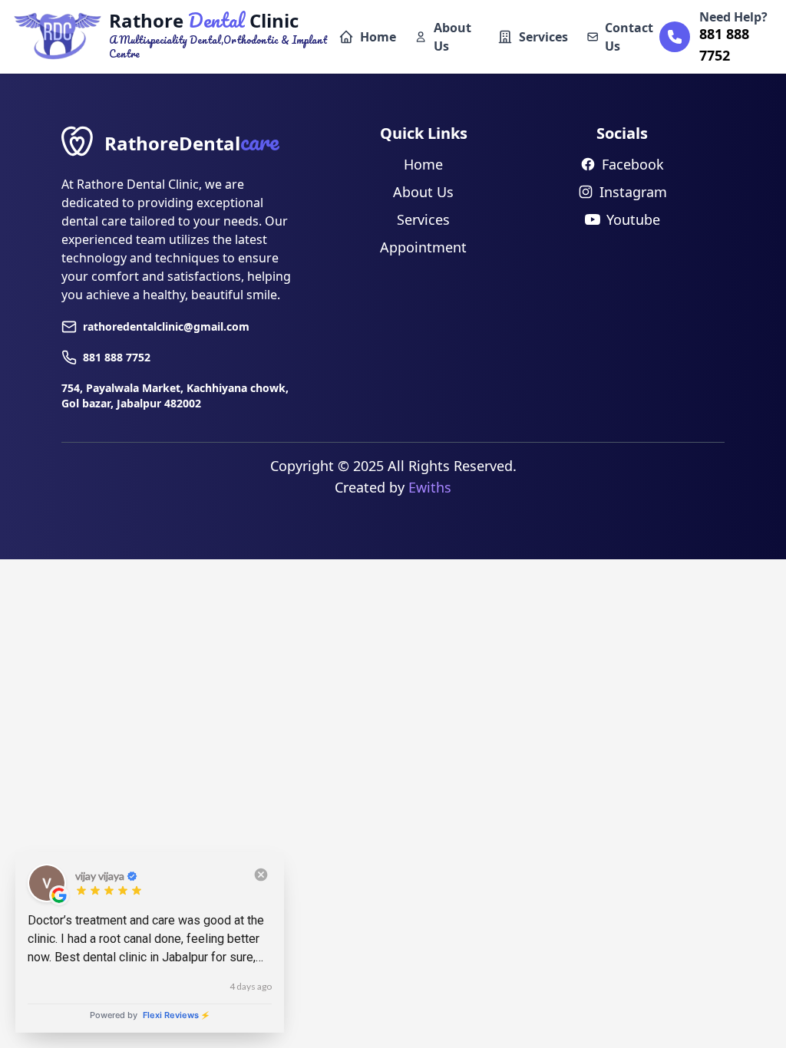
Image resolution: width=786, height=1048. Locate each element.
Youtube (633, 219)
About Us (452, 36)
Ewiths (429, 487)
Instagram (633, 192)
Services (543, 36)
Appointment (423, 247)
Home (378, 36)
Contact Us (629, 36)
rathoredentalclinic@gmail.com (166, 326)
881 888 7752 (116, 357)
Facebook (633, 164)
